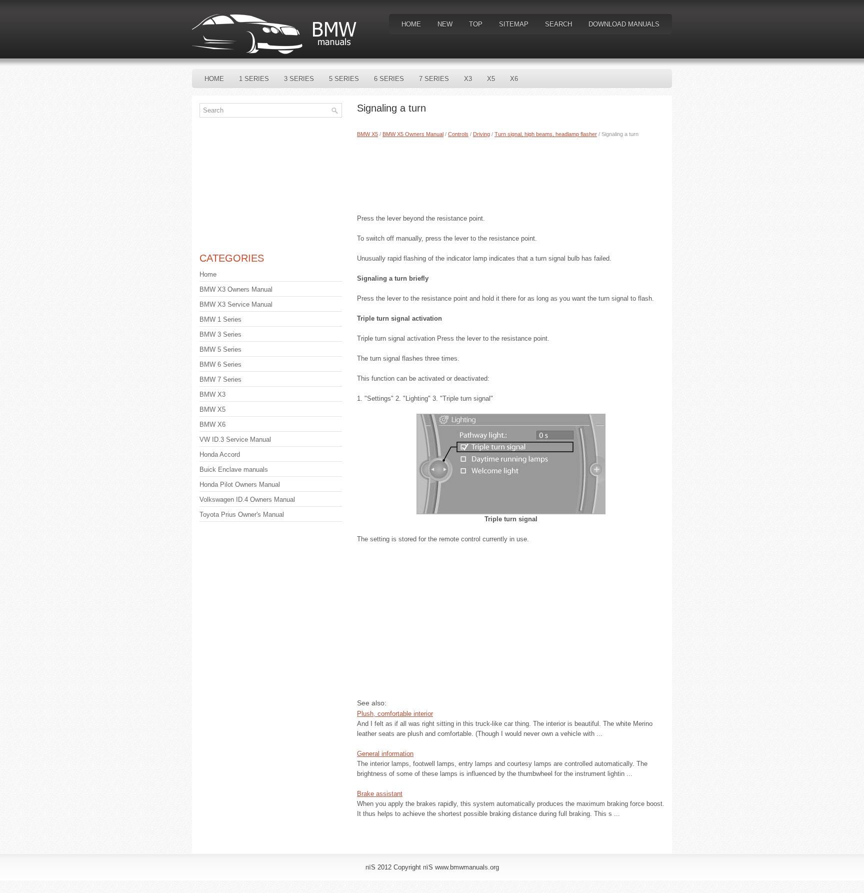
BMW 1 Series (221, 319)
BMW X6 (213, 424)
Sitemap (513, 24)
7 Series (434, 79)
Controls (458, 134)
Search (558, 24)
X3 (468, 79)
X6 (514, 79)
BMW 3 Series (221, 334)
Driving (481, 134)
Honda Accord (220, 454)
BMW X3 (213, 394)
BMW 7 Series (221, 379)
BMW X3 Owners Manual (236, 289)
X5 (491, 79)
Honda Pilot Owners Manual (240, 484)
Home (411, 24)
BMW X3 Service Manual (236, 304)
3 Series (299, 79)
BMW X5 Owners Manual (413, 134)
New (445, 24)
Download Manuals (624, 24)
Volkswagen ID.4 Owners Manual (247, 499)
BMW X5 (367, 134)
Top (475, 24)
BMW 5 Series (221, 349)
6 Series (389, 79)
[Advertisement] (510, 174)
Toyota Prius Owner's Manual (242, 514)
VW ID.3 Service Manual (235, 439)
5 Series (344, 79)
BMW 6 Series (221, 364)
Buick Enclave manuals (234, 469)
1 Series (254, 79)
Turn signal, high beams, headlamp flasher (545, 134)
